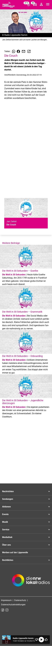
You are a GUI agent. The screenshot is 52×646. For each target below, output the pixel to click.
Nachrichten (8, 491)
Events (5, 514)
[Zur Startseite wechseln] (8, 5)
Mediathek (7, 537)
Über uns (6, 545)
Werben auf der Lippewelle (15, 552)
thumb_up (46, 639)
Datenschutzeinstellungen (13, 604)
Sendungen (7, 499)
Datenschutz (20, 600)
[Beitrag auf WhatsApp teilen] (13, 51)
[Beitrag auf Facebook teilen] (18, 51)
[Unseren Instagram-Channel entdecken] (7, 610)
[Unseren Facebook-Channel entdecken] (2, 610)
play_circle (41, 639)
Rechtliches (7, 560)
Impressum (6, 600)
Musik (5, 522)
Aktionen (6, 506)
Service (5, 529)
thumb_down (36, 639)
